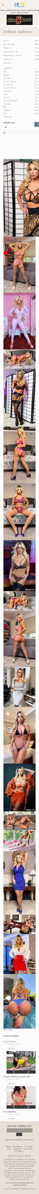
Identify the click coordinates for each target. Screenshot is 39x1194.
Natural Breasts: (9, 52)
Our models (18, 1146)
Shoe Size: (6, 63)
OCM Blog (19, 1151)
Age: (4, 40)
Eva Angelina (9, 1111)
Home (8, 1146)
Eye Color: (7, 44)
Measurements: (8, 55)
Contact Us (27, 1149)
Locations (29, 1146)
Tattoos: (6, 59)
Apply (9, 1149)
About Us (17, 1149)
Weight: (6, 48)
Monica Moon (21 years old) (16, 1076)
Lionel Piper (9, 1041)
